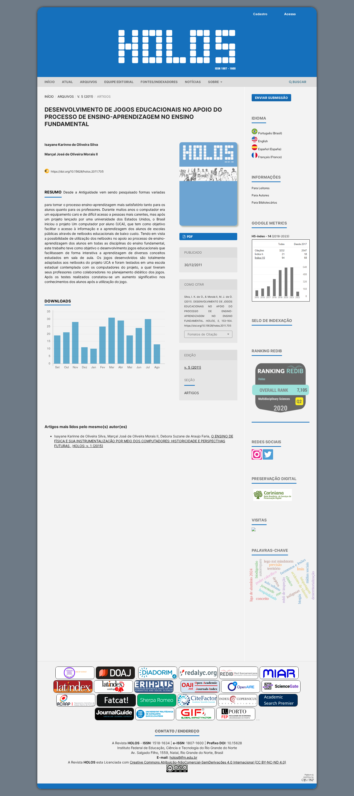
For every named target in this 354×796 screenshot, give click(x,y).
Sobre (214, 82)
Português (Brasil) (269, 133)
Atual (67, 82)
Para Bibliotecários (264, 202)
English (262, 141)
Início (50, 82)
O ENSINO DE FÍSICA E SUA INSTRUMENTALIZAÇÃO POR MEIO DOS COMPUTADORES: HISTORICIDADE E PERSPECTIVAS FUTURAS (143, 441)
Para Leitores (260, 188)
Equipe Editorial (118, 82)
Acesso (290, 14)
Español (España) (269, 149)
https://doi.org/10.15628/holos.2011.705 (77, 171)
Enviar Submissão (271, 98)
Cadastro (260, 14)
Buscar (299, 82)
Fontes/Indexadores (159, 82)
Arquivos (88, 82)
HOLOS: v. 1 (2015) (87, 446)
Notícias (193, 82)
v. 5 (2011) (85, 96)
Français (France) (269, 157)
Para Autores (260, 195)
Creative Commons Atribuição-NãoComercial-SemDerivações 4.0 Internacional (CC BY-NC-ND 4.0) (208, 762)
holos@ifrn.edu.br (183, 757)
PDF (189, 236)
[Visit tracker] (254, 530)
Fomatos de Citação (202, 334)
